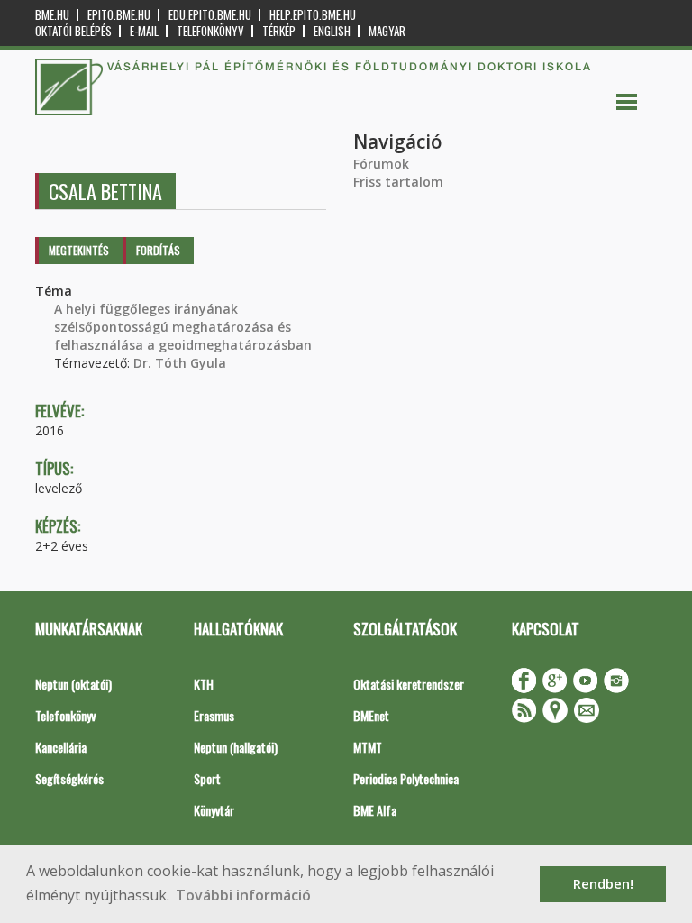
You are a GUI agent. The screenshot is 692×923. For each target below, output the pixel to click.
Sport (207, 778)
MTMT (367, 746)
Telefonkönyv (210, 31)
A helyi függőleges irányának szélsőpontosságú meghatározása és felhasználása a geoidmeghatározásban (183, 326)
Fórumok (381, 163)
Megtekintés (79, 250)
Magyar (387, 31)
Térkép (279, 31)
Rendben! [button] (603, 883)
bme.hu (52, 15)
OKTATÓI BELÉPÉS (73, 31)
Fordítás (158, 250)
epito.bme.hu (118, 15)
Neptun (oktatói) (73, 683)
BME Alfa (374, 809)
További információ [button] (243, 895)
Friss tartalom (398, 181)
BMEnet (371, 715)
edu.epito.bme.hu (209, 15)
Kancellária (60, 746)
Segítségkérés (69, 778)
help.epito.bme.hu (312, 15)
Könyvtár (214, 809)
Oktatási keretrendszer (408, 683)
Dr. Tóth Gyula (179, 362)
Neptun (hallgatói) (236, 746)
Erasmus (214, 715)
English (332, 31)
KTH (204, 683)
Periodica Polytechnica (406, 778)
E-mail (144, 31)
